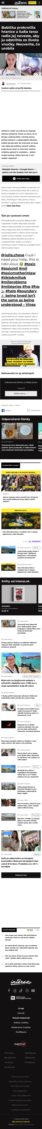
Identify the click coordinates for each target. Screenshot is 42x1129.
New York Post (13, 206)
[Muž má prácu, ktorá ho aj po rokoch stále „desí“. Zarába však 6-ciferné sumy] (8, 802)
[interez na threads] (15, 989)
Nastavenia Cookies (21, 1027)
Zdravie (37, 854)
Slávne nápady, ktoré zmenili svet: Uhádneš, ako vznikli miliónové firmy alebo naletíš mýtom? (20, 499)
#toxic (30, 264)
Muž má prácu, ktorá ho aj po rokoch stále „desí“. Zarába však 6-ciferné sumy (21, 957)
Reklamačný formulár (20, 1105)
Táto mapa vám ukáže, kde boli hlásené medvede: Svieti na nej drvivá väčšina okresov (21, 937)
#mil (23, 268)
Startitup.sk (30, 1053)
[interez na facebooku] (9, 989)
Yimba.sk (8, 1062)
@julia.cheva (12, 255)
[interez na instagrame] (27, 989)
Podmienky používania (20, 1077)
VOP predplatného (20, 1091)
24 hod (30, 930)
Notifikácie (21, 1032)
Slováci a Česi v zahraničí (31, 676)
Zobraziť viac (21, 875)
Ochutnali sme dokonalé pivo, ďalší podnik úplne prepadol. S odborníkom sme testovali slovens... (24, 14)
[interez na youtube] (33, 989)
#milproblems (14, 282)
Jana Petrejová (11, 83)
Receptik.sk (10, 1057)
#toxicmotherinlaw (18, 273)
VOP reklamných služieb (20, 1086)
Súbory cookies (21, 1022)
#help (10, 291)
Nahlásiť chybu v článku (11, 405)
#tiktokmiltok (13, 277)
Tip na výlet (35, 815)
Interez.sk (9, 1053)
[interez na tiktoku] (21, 989)
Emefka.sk (30, 1062)
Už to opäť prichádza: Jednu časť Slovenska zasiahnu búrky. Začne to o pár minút (22, 965)
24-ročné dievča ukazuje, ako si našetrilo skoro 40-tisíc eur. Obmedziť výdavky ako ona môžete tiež (21, 948)
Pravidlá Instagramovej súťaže (20, 1100)
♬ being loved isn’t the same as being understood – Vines (18, 300)
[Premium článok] (7, 655)
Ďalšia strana (20, 394)
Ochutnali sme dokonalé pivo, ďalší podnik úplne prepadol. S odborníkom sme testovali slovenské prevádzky (19, 447)
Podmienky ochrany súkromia (20, 1081)
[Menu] (3, 2)
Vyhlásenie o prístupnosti (21, 1110)
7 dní (37, 930)
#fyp (26, 286)
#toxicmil (9, 268)
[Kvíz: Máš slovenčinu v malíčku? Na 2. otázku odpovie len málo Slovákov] (8, 567)
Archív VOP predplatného (21, 1096)
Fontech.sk (9, 1067)
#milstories (11, 286)
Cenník (21, 1013)
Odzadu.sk (30, 1057)
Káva (37, 705)
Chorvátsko (37, 548)
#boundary (27, 291)
